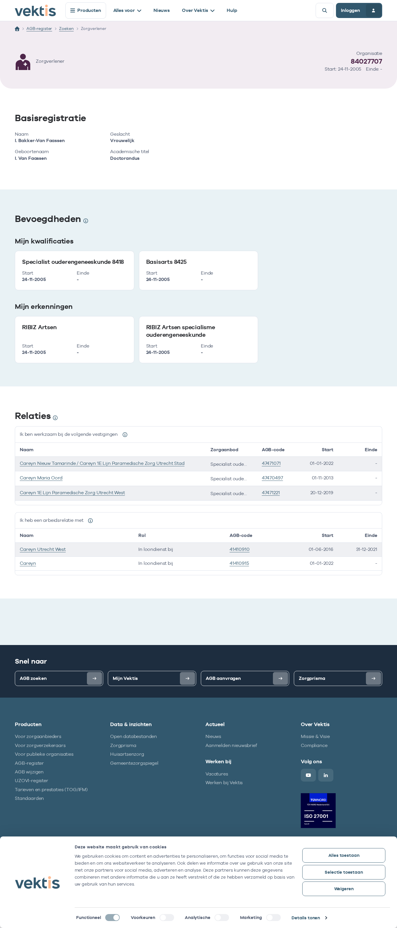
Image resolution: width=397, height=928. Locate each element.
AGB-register (39, 28)
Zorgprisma (123, 745)
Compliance (314, 745)
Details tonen (306, 917)
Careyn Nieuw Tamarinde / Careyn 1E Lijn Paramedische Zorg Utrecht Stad (102, 463)
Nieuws (161, 10)
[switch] (167, 917)
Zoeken (66, 28)
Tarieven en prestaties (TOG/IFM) (51, 789)
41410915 (239, 563)
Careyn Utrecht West (43, 549)
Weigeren (344, 888)
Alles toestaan (344, 855)
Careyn (28, 563)
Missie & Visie (315, 736)
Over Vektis (195, 10)
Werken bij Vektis (224, 782)
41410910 (240, 549)
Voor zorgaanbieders (38, 736)
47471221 (271, 492)
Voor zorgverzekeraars (40, 745)
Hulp (232, 10)
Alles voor (124, 10)
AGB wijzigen (29, 772)
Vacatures (216, 774)
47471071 (271, 463)
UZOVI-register (31, 780)
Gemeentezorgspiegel (134, 763)
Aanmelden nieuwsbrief (231, 745)
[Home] (17, 29)
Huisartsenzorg (127, 754)
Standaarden (29, 798)
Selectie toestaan (344, 872)
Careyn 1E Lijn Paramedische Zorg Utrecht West (72, 492)
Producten (89, 10)
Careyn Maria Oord (41, 478)
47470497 (272, 478)
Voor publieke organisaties (44, 754)
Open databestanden (133, 736)
